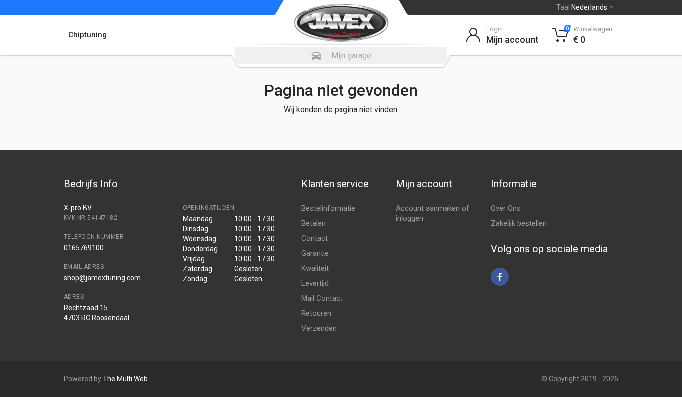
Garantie (315, 253)
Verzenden (319, 328)
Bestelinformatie (328, 208)
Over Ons (506, 208)
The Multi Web (125, 379)
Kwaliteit (315, 268)
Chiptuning (87, 35)
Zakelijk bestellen (519, 223)
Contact (314, 238)
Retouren (316, 313)
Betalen (313, 223)
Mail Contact (321, 298)
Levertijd (315, 283)
